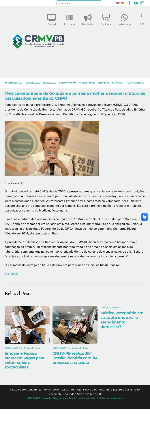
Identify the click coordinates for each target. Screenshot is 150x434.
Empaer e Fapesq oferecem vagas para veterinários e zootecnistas (24, 360)
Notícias (24, 348)
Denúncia (87, 24)
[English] (117, 3)
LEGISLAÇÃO (49, 83)
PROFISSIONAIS (86, 83)
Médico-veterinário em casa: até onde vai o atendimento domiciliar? (122, 320)
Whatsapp (125, 24)
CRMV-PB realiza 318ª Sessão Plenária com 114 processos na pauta (75, 358)
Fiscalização (32, 83)
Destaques (11, 348)
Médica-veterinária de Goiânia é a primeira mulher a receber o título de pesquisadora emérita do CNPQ (75, 96)
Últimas (36, 348)
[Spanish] (122, 3)
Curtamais (11, 273)
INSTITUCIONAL (13, 83)
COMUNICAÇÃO (67, 83)
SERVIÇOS (117, 83)
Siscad (52, 24)
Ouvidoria (106, 24)
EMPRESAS (103, 83)
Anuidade (69, 24)
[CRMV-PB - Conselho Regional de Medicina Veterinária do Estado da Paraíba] (38, 74)
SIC (142, 24)
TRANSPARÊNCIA (134, 83)
